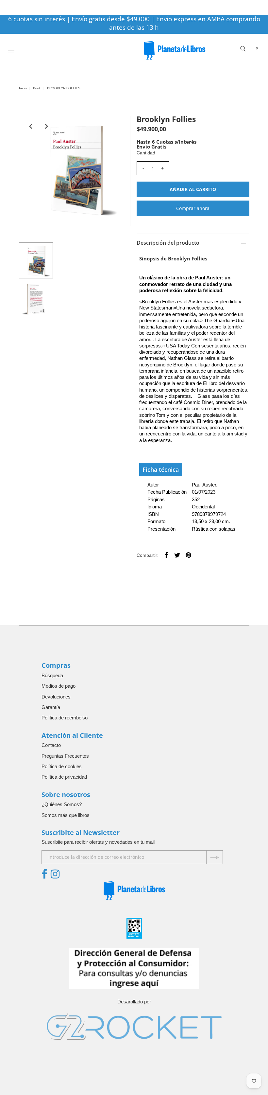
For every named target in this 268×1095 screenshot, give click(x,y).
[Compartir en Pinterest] (188, 555)
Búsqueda (52, 675)
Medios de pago (58, 686)
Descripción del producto (168, 242)
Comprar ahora (192, 208)
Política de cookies (62, 766)
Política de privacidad (64, 777)
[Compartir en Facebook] (166, 555)
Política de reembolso (65, 717)
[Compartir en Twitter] (177, 555)
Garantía (51, 707)
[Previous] (30, 126)
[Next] (46, 126)
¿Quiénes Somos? (62, 804)
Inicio (23, 88)
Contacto (51, 745)
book (37, 88)
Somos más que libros (66, 815)
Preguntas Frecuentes (65, 756)
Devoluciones (56, 696)
